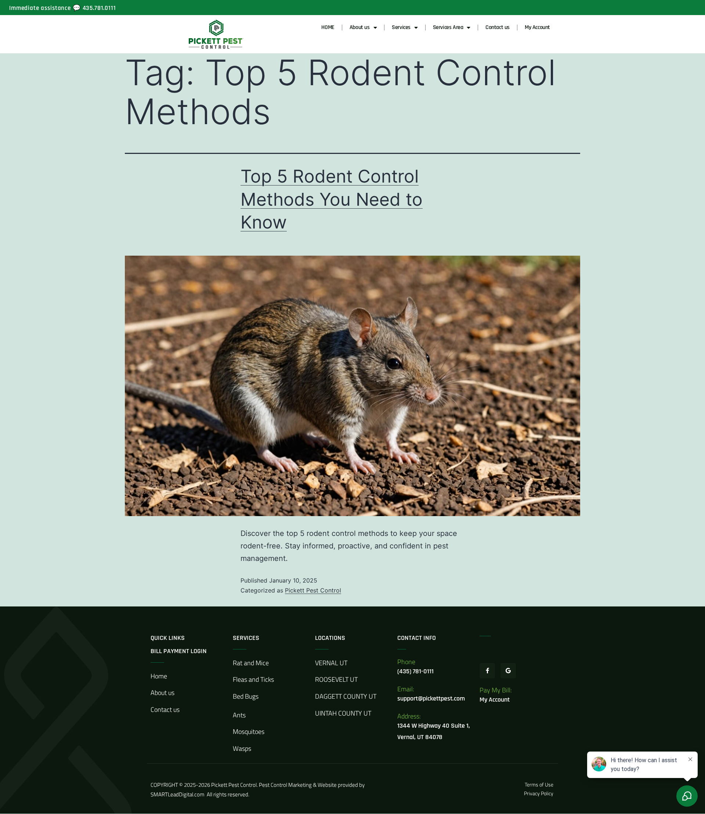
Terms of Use (539, 784)
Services (401, 27)
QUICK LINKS (168, 638)
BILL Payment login (179, 651)
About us (360, 27)
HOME (327, 27)
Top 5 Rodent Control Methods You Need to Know (332, 199)
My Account (537, 27)
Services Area (448, 27)
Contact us (497, 27)
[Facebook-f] (487, 670)
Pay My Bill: (496, 690)
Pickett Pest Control (313, 590)
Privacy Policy (538, 793)
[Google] (508, 670)
